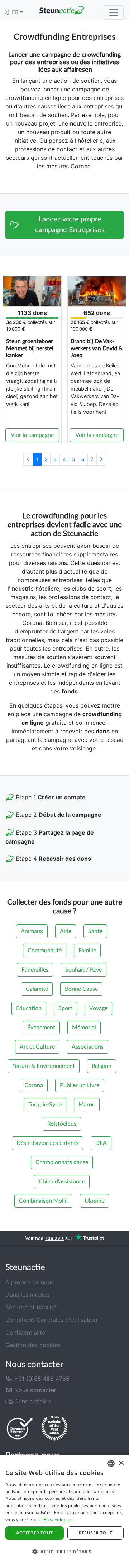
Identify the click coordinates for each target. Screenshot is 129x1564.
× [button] (121, 1463)
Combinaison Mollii (43, 1201)
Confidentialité (25, 1332)
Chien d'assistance (62, 1182)
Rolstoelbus (61, 1124)
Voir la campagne (32, 435)
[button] (64, 1551)
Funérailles (35, 970)
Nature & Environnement (43, 1066)
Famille (87, 950)
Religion (101, 1066)
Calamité (37, 989)
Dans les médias (27, 1294)
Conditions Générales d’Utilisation (51, 1319)
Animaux (32, 931)
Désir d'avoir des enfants (47, 1143)
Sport (65, 1008)
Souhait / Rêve (83, 970)
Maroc (86, 1104)
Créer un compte (62, 797)
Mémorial (84, 1027)
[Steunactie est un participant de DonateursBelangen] (19, 1428)
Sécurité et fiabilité (31, 1307)
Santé (95, 931)
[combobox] (111, 1463)
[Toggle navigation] (114, 12)
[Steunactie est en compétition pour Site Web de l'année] (54, 1428)
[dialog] (64, 1509)
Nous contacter (34, 1390)
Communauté (45, 950)
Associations (88, 1047)
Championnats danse (61, 1162)
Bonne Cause (81, 989)
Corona (33, 1085)
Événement (41, 1027)
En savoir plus (57, 1520)
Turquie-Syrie (45, 1104)
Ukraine (94, 1201)
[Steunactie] (62, 10)
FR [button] (16, 12)
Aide (65, 931)
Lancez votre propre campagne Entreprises (70, 225)
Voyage (98, 1008)
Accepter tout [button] (34, 1533)
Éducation (29, 1008)
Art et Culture (37, 1047)
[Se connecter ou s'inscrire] (6, 12)
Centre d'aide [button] (32, 1401)
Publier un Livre (79, 1085)
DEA (101, 1143)
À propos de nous (29, 1282)
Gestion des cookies (33, 1345)
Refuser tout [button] (96, 1533)
